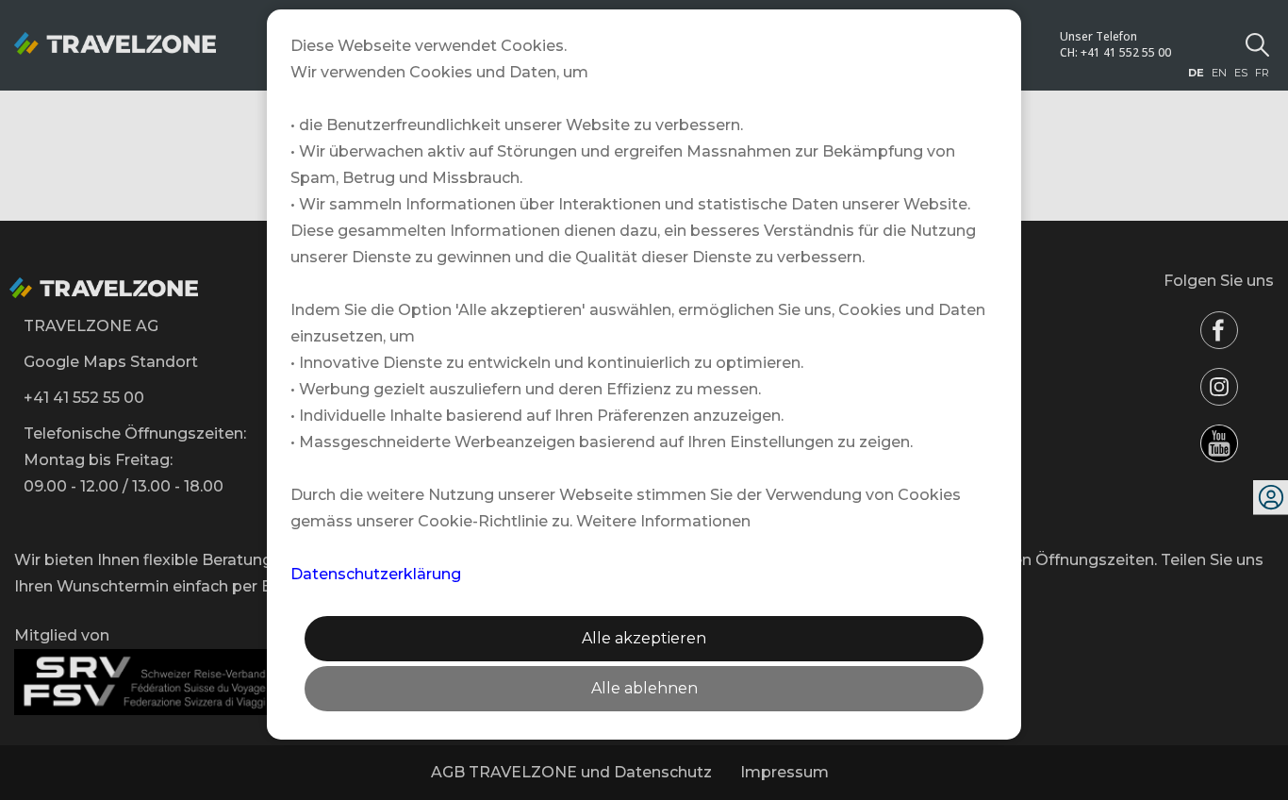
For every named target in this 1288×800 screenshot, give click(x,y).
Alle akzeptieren (644, 638)
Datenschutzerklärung (375, 574)
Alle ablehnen (644, 688)
